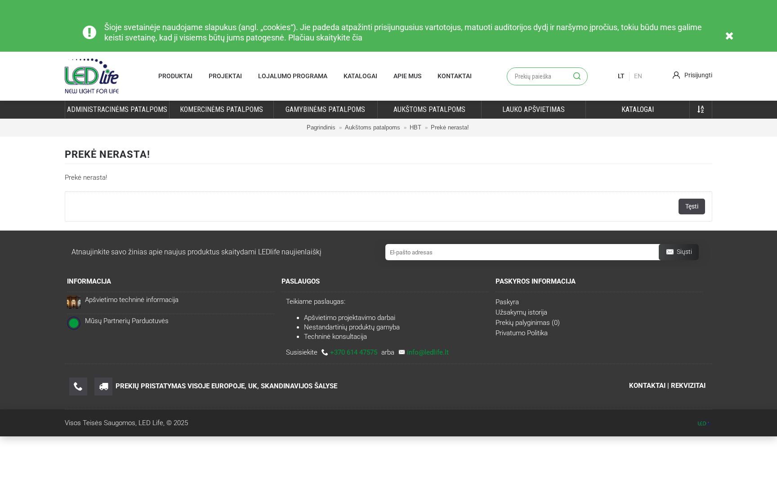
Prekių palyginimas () (528, 323)
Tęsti (691, 206)
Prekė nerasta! (450, 127)
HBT (415, 127)
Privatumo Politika (522, 333)
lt (621, 76)
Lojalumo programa (292, 76)
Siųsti (684, 251)
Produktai (175, 76)
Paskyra (507, 302)
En (638, 76)
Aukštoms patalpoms (372, 127)
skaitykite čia (339, 37)
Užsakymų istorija (521, 312)
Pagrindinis (321, 127)
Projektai (225, 76)
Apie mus (407, 76)
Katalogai (360, 76)
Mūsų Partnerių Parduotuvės (127, 321)
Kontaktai (455, 76)
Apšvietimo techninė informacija (132, 300)
